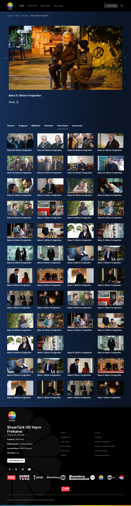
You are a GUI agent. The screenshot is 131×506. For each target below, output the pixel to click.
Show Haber (45, 6)
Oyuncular (77, 125)
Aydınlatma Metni (102, 455)
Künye (97, 433)
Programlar (32, 6)
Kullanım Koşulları (102, 442)
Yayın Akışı (58, 6)
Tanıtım (11, 125)
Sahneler (48, 125)
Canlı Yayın (64, 451)
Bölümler (36, 125)
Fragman (23, 125)
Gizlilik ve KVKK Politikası (105, 446)
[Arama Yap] (122, 5)
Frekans (98, 437)
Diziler (21, 6)
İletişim (63, 455)
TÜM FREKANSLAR (16, 460)
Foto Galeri (62, 125)
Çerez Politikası (101, 451)
